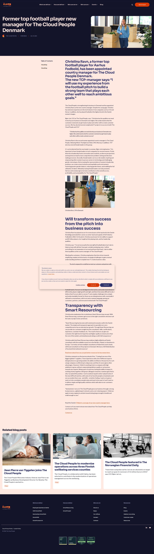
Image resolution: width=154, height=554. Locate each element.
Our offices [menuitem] (96, 514)
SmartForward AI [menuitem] (38, 520)
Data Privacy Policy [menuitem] (7, 528)
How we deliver (59, 4)
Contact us (68, 413)
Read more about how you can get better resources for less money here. (87, 352)
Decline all (106, 285)
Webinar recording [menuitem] (129, 514)
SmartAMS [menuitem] (36, 517)
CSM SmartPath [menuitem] (37, 511)
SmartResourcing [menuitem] (68, 507)
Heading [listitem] (44, 65)
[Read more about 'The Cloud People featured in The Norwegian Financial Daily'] (127, 445)
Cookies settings (80, 285)
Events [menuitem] (126, 511)
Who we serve (72, 4)
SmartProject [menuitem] (67, 511)
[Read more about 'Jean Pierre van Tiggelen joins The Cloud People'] (26, 449)
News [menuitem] (95, 511)
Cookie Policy (51, 274)
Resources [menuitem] (127, 520)
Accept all (93, 285)
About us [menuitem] (96, 507)
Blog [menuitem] (125, 507)
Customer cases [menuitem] (128, 517)
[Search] (132, 5)
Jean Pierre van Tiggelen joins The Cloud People (25, 472)
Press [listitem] (6, 486)
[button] (146, 527)
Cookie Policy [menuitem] (17, 528)
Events (94, 4)
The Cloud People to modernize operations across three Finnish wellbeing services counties (74, 466)
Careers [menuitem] (95, 517)
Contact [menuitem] (95, 520)
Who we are (84, 4)
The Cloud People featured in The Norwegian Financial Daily (126, 464)
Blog (101, 4)
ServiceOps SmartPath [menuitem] (39, 514)
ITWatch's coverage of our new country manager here (93, 403)
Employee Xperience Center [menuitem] (41, 507)
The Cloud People (11, 36)
